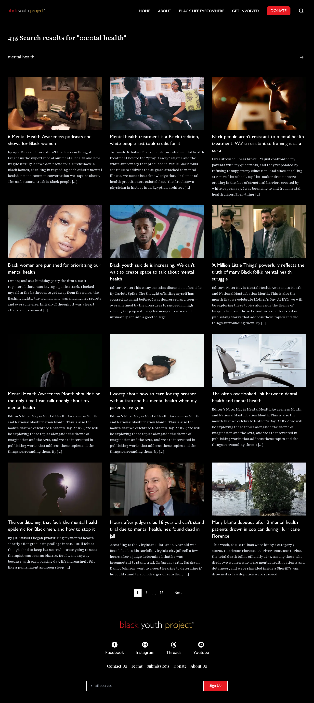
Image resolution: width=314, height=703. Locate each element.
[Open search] (301, 11)
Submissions (158, 666)
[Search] (301, 57)
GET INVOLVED (245, 11)
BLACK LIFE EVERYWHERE (201, 11)
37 (161, 593)
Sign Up (215, 686)
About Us (199, 666)
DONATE (279, 11)
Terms (137, 666)
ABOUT (164, 11)
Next (178, 593)
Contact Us (117, 666)
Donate (180, 666)
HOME (144, 11)
